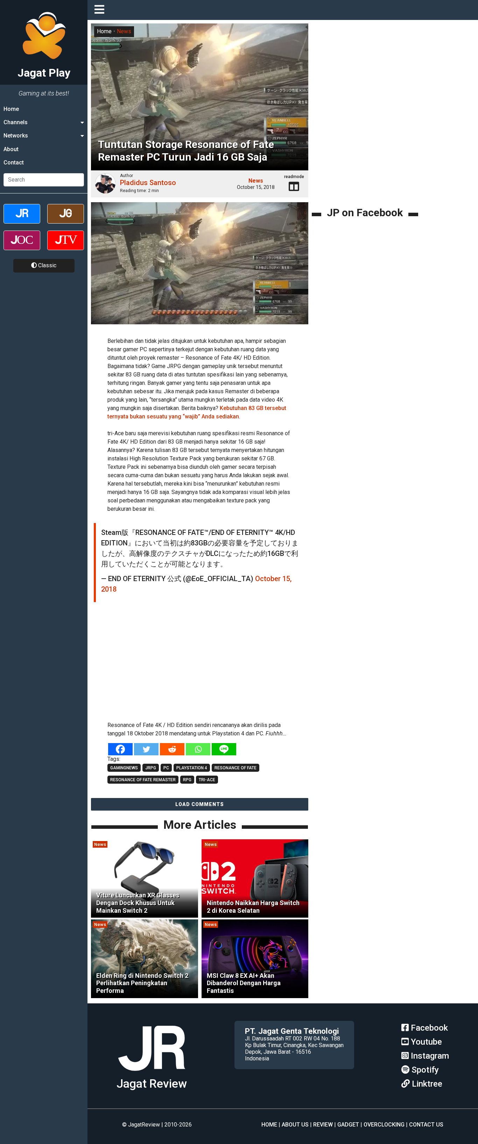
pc (166, 767)
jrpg (150, 767)
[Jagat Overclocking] (22, 246)
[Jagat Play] (152, 1073)
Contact (13, 163)
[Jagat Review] (22, 220)
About (11, 149)
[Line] (224, 749)
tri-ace (207, 779)
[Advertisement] (210, 665)
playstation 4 (191, 767)
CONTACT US (426, 1124)
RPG (187, 779)
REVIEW (323, 1124)
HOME (269, 1124)
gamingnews (124, 767)
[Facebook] (120, 749)
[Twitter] (146, 749)
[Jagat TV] (66, 246)
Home (11, 109)
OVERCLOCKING (384, 1124)
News (124, 31)
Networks (15, 136)
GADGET (348, 1124)
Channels (15, 122)
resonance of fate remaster (143, 779)
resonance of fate (235, 767)
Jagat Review (152, 1083)
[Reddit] (172, 749)
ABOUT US (295, 1124)
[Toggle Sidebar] (101, 9)
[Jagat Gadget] (66, 220)
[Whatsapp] (198, 749)
